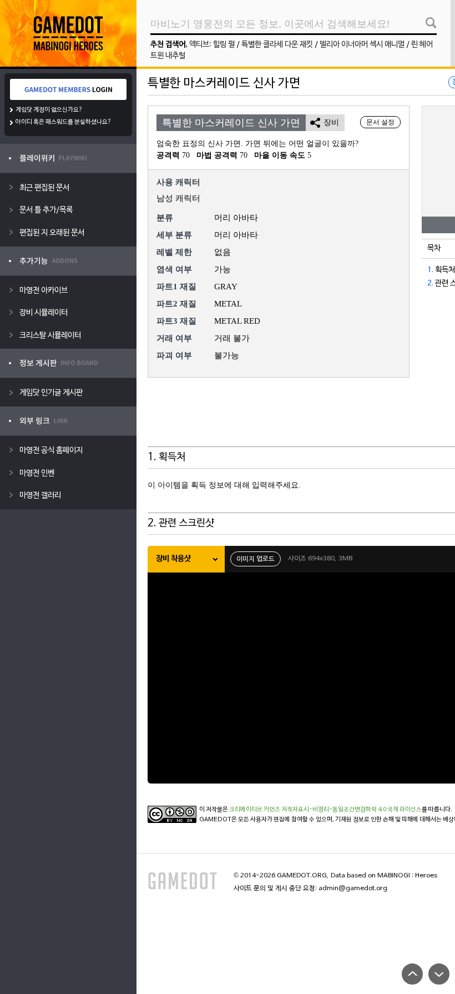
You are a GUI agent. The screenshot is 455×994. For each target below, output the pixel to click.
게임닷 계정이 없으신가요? (49, 110)
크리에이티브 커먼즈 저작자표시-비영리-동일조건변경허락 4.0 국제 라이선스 (325, 809)
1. (430, 270)
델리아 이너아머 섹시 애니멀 (362, 45)
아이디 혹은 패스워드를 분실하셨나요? (64, 122)
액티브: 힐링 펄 (212, 45)
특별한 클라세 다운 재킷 (277, 45)
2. (430, 283)
